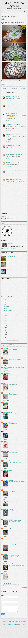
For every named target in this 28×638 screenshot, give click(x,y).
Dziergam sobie (6, 431)
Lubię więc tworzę (7, 583)
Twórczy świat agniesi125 (8, 519)
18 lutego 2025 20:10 (16, 179)
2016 (4, 325)
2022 (4, 299)
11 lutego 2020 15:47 (17, 124)
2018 (4, 321)
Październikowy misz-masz (14, 501)
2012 (4, 334)
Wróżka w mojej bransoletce (14, 471)
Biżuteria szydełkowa (7, 470)
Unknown (8, 162)
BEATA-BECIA (9, 145)
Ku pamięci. (11, 545)
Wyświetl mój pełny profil (8, 248)
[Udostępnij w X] (5, 84)
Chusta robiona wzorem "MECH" (15, 462)
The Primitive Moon (10, 171)
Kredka (10, 442)
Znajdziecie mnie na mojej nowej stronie (11, 584)
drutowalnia (5, 402)
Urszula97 (8, 96)
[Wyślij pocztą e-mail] (2, 84)
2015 (4, 327)
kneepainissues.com (19, 625)
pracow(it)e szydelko (7, 422)
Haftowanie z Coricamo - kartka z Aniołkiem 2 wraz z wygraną (15, 521)
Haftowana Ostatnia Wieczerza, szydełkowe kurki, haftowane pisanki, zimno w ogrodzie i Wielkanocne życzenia (16, 557)
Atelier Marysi (9, 124)
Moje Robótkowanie (7, 412)
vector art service (20, 181)
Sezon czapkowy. (12, 491)
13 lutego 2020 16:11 (17, 154)
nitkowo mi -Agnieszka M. (8, 393)
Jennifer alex (9, 179)
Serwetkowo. (10, 263)
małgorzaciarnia (6, 358)
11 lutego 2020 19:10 (14, 134)
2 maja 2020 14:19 (19, 171)
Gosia (11, 243)
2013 (4, 332)
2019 (4, 318)
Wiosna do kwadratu (13, 433)
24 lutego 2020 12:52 (14, 162)
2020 (4, 304)
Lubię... (4, 383)
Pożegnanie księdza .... (13, 574)
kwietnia (6, 306)
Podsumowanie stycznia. (14, 394)
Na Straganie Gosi (7, 461)
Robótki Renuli (6, 451)
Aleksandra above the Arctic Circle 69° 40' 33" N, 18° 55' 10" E (13, 368)
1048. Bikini (5, 370)
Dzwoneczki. (9, 269)
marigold (10, 530)
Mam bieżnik (11, 510)
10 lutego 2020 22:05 (15, 96)
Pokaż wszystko (24, 587)
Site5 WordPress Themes (12, 624)
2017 (4, 323)
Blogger (19, 340)
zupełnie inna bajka (7, 528)
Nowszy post (4, 88)
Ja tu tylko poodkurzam (13, 404)
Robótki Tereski (9, 154)
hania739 (5, 573)
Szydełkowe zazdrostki (13, 452)
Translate (11, 218)
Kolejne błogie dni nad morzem (15, 359)
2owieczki (5, 441)
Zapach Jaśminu (6, 373)
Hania (7, 113)
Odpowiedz (8, 100)
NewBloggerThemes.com (10, 625)
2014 (4, 330)
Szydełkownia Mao (7, 490)
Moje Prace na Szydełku (14, 4)
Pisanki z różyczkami (13, 384)
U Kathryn (5, 554)
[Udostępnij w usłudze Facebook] (6, 84)
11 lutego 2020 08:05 (13, 113)
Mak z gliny (11, 374)
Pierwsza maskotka (12, 413)
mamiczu (8, 134)
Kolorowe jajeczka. (8, 310)
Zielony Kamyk (6, 499)
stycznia (5, 315)
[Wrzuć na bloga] (3, 84)
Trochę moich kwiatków (13, 349)
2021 (4, 302)
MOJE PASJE (5, 348)
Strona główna (14, 88)
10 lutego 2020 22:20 (13, 105)
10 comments (12, 16)
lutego (5, 308)
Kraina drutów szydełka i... (9, 564)
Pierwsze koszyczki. (11, 256)
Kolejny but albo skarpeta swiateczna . (16, 481)
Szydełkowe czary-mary (8, 509)
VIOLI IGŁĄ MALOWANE (8, 480)
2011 (4, 337)
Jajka (3, 19)
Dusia (7, 105)
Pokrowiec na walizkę (13, 423)
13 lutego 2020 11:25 (16, 145)
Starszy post (23, 88)
